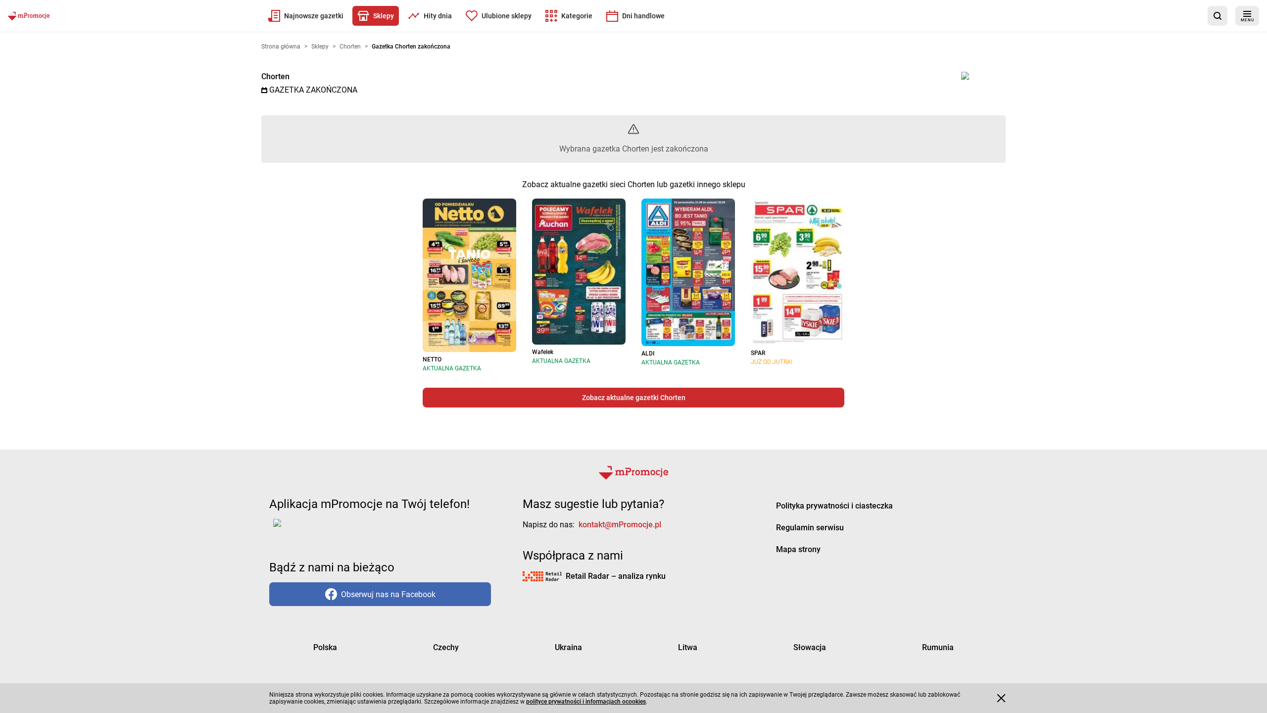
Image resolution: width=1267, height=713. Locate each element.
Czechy (446, 647)
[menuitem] (305, 16)
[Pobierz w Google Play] (308, 529)
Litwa (687, 647)
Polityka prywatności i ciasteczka (834, 505)
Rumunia (938, 647)
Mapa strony (798, 549)
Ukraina (568, 647)
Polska (325, 647)
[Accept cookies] (1001, 698)
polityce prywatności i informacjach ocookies (586, 701)
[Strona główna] (28, 16)
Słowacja (809, 647)
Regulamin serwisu (810, 527)
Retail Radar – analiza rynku (616, 576)
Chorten (275, 76)
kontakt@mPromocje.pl (620, 524)
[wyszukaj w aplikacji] (1217, 16)
